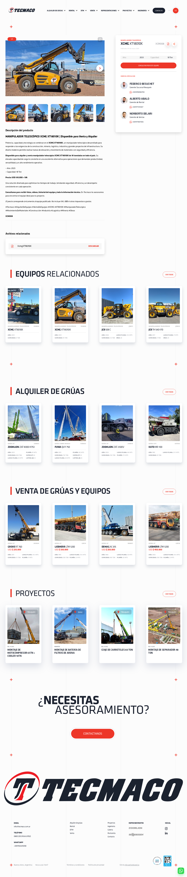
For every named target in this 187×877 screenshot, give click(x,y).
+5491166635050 (20, 846)
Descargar (93, 246)
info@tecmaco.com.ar (22, 827)
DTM (71, 830)
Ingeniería (111, 826)
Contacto (159, 11)
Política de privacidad (96, 865)
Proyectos (111, 823)
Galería (110, 830)
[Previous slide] (10, 68)
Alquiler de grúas (76, 823)
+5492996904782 (138, 92)
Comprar (178, 856)
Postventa (111, 833)
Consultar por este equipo (148, 66)
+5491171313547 (137, 107)
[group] (23, 314)
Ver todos (169, 275)
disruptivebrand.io (132, 865)
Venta (72, 833)
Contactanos (92, 733)
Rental (72, 826)
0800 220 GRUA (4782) (22, 836)
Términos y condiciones (75, 865)
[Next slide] (99, 68)
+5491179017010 (137, 122)
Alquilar (179, 863)
